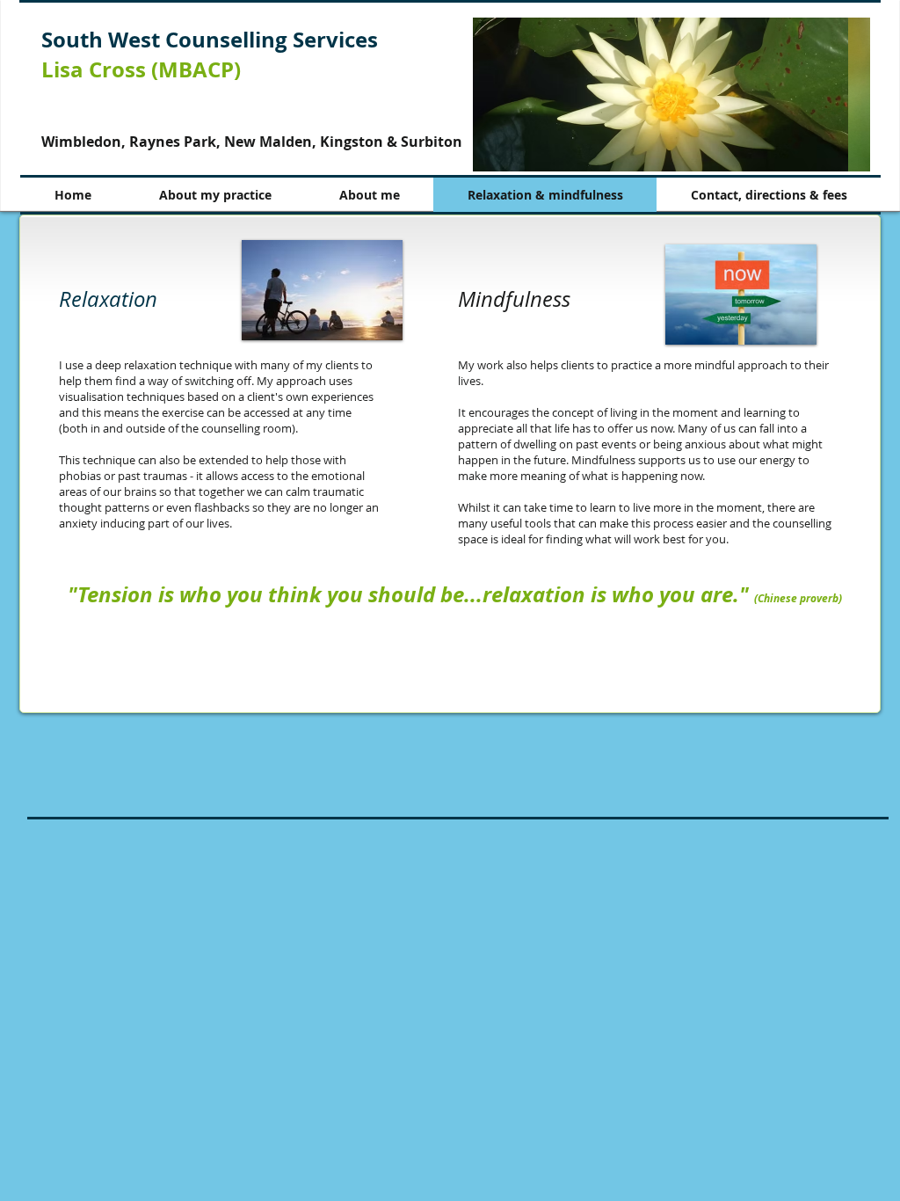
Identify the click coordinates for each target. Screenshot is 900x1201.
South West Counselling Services (209, 40)
